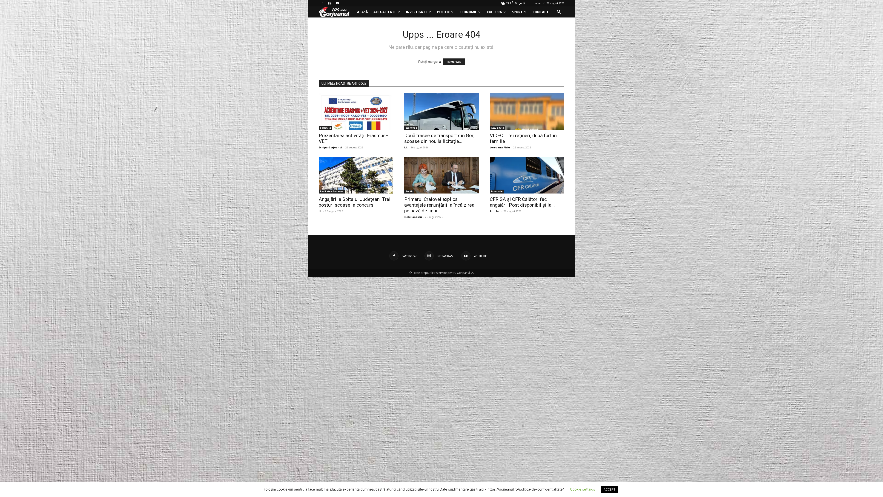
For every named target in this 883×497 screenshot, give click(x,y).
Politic (443, 12)
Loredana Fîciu (500, 147)
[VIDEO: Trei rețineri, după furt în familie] (527, 111)
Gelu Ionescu (413, 217)
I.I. (405, 147)
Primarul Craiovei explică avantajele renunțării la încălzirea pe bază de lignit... (439, 205)
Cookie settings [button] (582, 489)
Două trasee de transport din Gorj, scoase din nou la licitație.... (440, 138)
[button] (558, 12)
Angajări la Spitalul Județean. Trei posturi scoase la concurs (354, 202)
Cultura (494, 12)
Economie (468, 12)
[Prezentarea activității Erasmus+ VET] (356, 111)
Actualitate (384, 12)
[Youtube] (337, 3)
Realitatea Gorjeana (331, 191)
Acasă (362, 12)
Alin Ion (495, 211)
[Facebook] (322, 3)
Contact (541, 12)
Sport (517, 12)
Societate (325, 127)
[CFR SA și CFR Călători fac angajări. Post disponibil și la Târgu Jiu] (527, 175)
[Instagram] (329, 3)
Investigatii (416, 12)
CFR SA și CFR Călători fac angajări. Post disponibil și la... (522, 202)
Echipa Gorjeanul (330, 147)
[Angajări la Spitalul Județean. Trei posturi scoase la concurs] (356, 175)
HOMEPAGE (454, 62)
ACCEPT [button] (609, 489)
